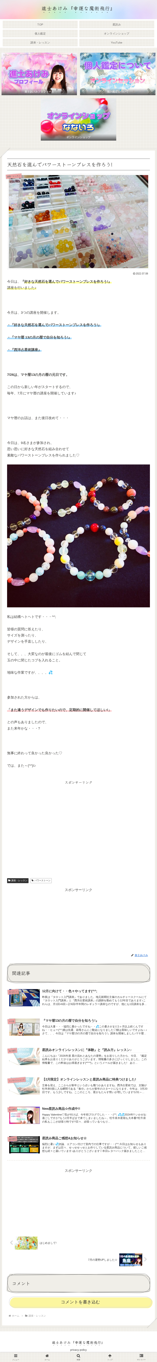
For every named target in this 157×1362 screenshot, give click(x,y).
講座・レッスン (19, 880)
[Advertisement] (78, 828)
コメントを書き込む (80, 1302)
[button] (144, 840)
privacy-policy (78, 1349)
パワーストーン (42, 880)
